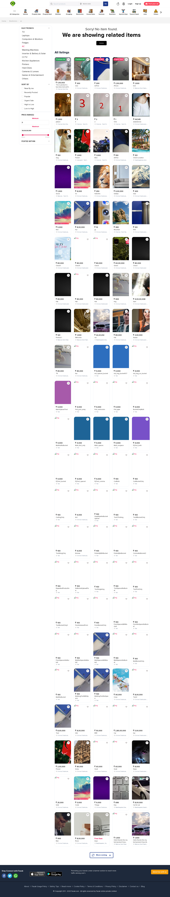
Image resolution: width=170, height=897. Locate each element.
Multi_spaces (98, 445)
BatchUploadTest (62, 409)
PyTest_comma (99, 481)
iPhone (116, 86)
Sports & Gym (123, 14)
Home (4, 21)
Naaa (135, 769)
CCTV (24, 57)
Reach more (66, 886)
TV (23, 32)
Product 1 (59, 337)
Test (57, 733)
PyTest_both (137, 445)
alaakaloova (137, 122)
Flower (58, 769)
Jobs (145, 14)
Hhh (76, 733)
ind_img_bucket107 (120, 373)
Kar (76, 230)
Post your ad (153, 4)
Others (156, 14)
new (76, 86)
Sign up (138, 4)
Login (130, 4)
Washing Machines (30, 50)
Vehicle (25, 14)
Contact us (134, 886)
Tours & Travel (134, 14)
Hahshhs (97, 194)
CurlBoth (117, 481)
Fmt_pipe (117, 409)
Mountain (117, 230)
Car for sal (136, 805)
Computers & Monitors (32, 39)
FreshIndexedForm (81, 625)
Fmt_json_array (80, 409)
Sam (134, 302)
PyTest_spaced (80, 481)
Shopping (69, 14)
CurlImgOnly (60, 517)
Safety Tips (54, 886)
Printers (25, 64)
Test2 (135, 697)
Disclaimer (123, 886)
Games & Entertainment (33, 75)
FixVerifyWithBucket (101, 553)
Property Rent (47, 14)
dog (57, 158)
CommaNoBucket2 (139, 553)
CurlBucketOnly (138, 481)
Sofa (57, 805)
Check (96, 266)
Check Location (138, 158)
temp (77, 769)
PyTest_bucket (61, 481)
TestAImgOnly (61, 553)
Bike (95, 158)
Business (112, 14)
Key (115, 805)
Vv (76, 194)
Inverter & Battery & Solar (34, 53)
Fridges (25, 42)
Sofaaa (116, 194)
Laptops (25, 35)
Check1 (58, 266)
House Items (91, 14)
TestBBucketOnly (139, 517)
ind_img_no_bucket (140, 373)
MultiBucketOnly (138, 661)
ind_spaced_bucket (101, 373)
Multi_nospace (119, 445)
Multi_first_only (80, 445)
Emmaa (77, 553)
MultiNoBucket (61, 697)
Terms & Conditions (95, 886)
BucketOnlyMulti (138, 409)
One (115, 122)
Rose (77, 841)
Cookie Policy (79, 886)
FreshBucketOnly (100, 625)
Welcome (78, 337)
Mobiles (58, 14)
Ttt (57, 373)
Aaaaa (135, 337)
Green (116, 266)
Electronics (79, 14)
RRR (95, 733)
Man (57, 841)
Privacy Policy (110, 886)
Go (106, 4)
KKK (134, 230)
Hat (57, 302)
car (95, 337)
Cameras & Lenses (30, 71)
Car (115, 733)
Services (101, 14)
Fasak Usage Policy (39, 886)
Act (76, 517)
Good (58, 194)
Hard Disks (27, 68)
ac (21, 21)
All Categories (14, 14)
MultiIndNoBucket (62, 445)
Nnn (57, 230)
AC (23, 46)
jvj (95, 230)
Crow (115, 697)
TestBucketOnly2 (62, 625)
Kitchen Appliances (31, 60)
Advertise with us (160, 872)
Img (115, 302)
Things (96, 805)
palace (58, 122)
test (134, 86)
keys (96, 841)
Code (77, 805)
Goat (96, 769)
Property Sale (36, 14)
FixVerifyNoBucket (120, 553)
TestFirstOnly (137, 589)
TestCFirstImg (118, 517)
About (26, 886)
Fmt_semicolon (99, 409)
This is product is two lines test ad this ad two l (63, 87)
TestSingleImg (99, 589)
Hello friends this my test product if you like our (120, 842)
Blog (143, 886)
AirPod (96, 86)
